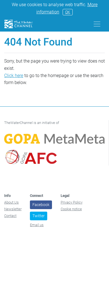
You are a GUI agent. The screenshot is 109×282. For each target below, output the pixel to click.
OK (67, 12)
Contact (10, 216)
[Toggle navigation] (97, 24)
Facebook (40, 204)
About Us (11, 202)
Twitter (38, 216)
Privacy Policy (71, 202)
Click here (13, 75)
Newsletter (13, 209)
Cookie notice (71, 209)
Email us (37, 225)
